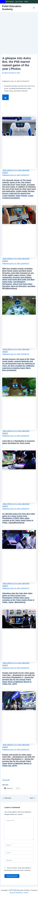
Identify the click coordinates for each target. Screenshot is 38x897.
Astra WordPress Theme (20, 892)
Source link (6, 780)
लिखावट (26, 1)
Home (2, 1)
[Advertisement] (19, 32)
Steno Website (10, 1)
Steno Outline (19, 1)
